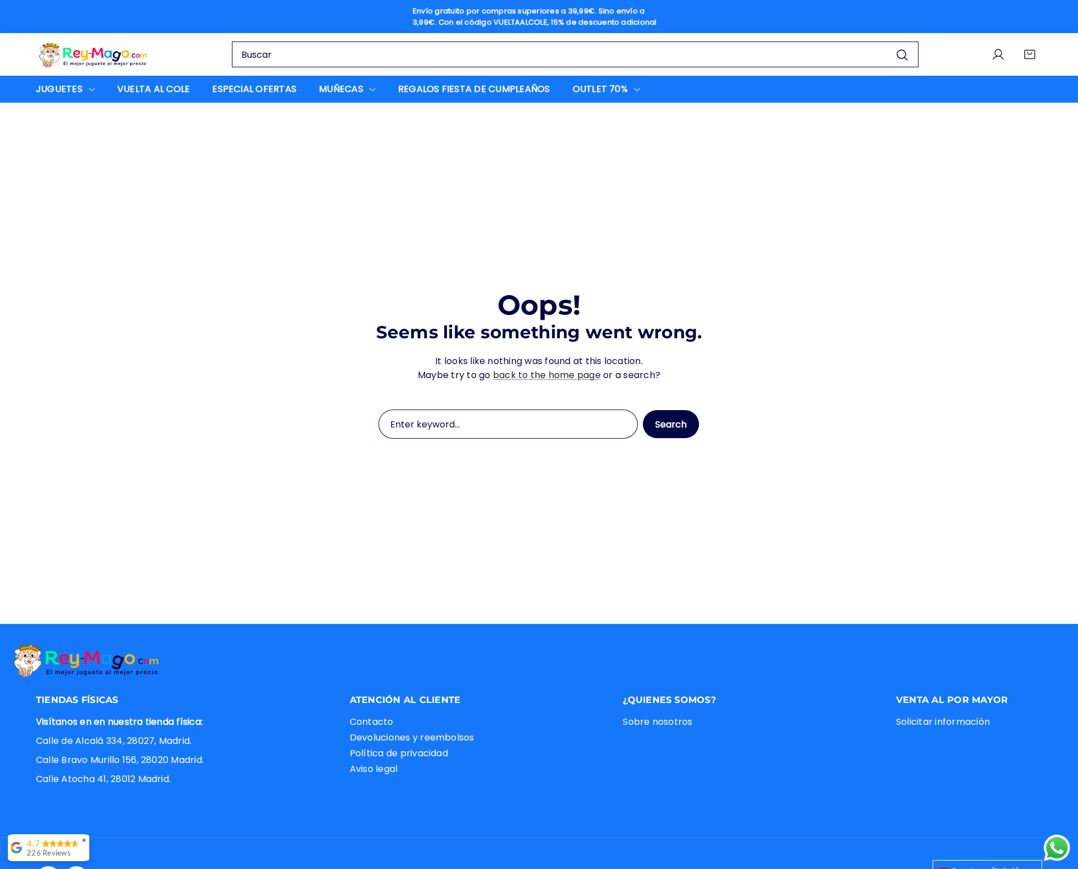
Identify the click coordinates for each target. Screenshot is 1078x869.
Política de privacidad (399, 753)
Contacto (372, 722)
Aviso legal (374, 769)
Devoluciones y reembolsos (412, 738)
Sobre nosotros (657, 722)
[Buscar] (902, 54)
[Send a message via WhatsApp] (1057, 848)
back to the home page (547, 375)
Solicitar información (943, 722)
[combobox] (575, 54)
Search (671, 424)
